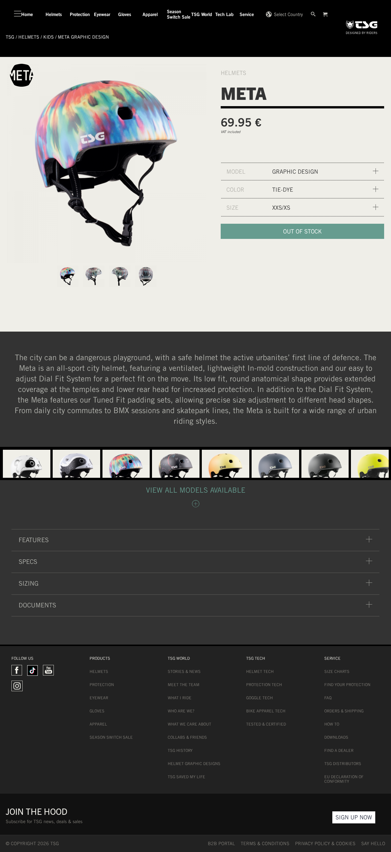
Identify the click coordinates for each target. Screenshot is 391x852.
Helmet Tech (260, 671)
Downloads (336, 737)
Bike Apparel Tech (265, 711)
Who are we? (181, 711)
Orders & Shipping (344, 711)
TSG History (180, 750)
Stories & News (184, 671)
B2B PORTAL (221, 843)
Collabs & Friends (187, 737)
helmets (28, 37)
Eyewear (99, 698)
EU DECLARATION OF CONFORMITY (344, 779)
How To (331, 724)
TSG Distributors (342, 763)
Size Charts (336, 671)
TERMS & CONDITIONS (265, 843)
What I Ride (179, 698)
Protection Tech (264, 684)
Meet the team (184, 684)
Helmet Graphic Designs (194, 763)
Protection (102, 684)
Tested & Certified (266, 724)
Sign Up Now (353, 817)
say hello (373, 843)
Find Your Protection (347, 684)
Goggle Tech (259, 698)
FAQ (327, 698)
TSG (10, 37)
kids (48, 37)
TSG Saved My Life (186, 776)
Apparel (98, 724)
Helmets (99, 671)
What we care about (189, 724)
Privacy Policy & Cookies (325, 843)
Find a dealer (339, 750)
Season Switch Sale (111, 737)
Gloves (97, 711)
